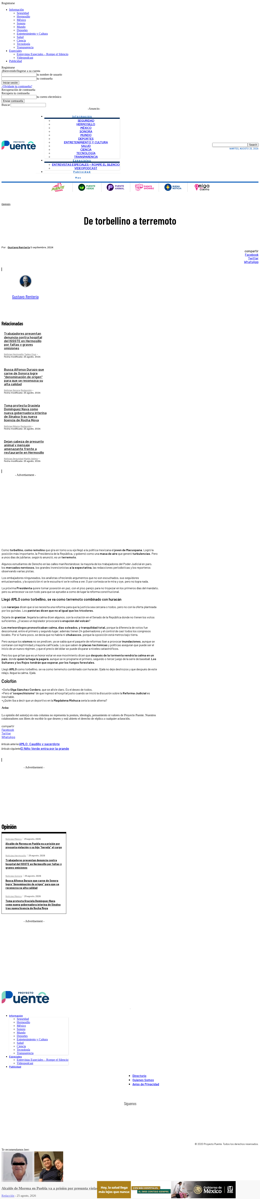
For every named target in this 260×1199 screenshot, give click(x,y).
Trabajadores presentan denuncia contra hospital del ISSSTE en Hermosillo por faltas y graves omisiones (23, 341)
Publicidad (15, 61)
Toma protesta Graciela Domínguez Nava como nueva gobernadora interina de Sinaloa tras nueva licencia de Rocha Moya (25, 413)
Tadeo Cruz (30, 354)
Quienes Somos (143, 1080)
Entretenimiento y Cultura (32, 33)
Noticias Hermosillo (14, 354)
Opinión (6, 204)
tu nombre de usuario (49, 74)
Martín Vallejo (31, 458)
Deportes (22, 30)
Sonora (21, 23)
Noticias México (12, 426)
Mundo (21, 26)
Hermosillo (23, 16)
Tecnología (23, 44)
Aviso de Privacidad (145, 1084)
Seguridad (23, 13)
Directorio (139, 1076)
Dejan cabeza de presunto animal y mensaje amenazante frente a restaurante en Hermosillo (24, 447)
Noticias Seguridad (13, 458)
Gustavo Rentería (19, 247)
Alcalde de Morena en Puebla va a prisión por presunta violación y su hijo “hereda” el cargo (34, 845)
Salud (20, 37)
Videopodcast (25, 57)
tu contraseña (45, 78)
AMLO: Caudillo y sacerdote (39, 744)
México (21, 20)
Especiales (15, 50)
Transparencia (25, 47)
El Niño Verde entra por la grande (45, 748)
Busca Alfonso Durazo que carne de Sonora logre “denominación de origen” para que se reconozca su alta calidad (24, 377)
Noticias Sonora (12, 390)
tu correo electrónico (49, 96)
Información (16, 9)
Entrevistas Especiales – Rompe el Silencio (42, 54)
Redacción (26, 390)
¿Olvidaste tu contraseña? (17, 86)
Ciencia (21, 40)
